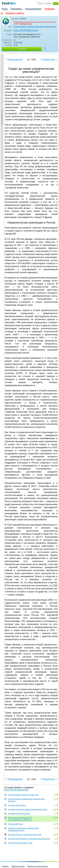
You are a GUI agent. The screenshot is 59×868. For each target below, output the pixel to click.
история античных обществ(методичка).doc (27, 809)
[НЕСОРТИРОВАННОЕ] (26, 30)
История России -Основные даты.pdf (24, 834)
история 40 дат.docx (17, 805)
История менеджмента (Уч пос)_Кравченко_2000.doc (20, 819)
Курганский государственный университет (35, 26)
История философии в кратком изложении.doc (29, 838)
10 (55, 843)
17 (55, 799)
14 (55, 818)
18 (55, 834)
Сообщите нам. (26, 24)
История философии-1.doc (20, 843)
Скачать (22, 49)
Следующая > (49, 59)
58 (55, 809)
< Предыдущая (14, 59)
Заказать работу (15, 13)
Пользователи (33, 8)
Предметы (16, 8)
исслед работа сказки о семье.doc (23, 795)
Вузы (5, 8)
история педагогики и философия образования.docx (23, 829)
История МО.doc (15, 824)
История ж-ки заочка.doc (19, 813)
